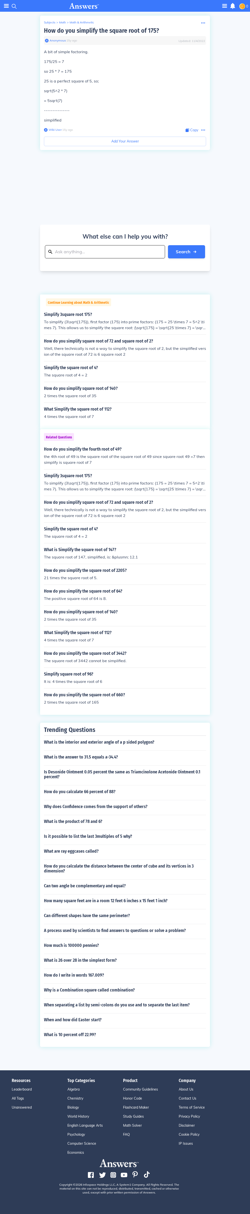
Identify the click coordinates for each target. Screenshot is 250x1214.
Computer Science (81, 1143)
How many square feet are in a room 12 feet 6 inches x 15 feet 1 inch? (105, 900)
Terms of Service (192, 1107)
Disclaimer (187, 1125)
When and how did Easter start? (73, 1019)
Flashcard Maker (136, 1107)
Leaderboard (22, 1089)
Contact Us (187, 1098)
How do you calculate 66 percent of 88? (79, 791)
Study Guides (133, 1116)
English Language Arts (85, 1125)
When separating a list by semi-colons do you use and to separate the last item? (117, 1005)
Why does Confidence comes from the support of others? (95, 806)
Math (62, 22)
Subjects (49, 22)
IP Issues (186, 1143)
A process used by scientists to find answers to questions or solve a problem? (115, 930)
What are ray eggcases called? (71, 851)
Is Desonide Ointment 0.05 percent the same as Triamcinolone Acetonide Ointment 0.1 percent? (122, 774)
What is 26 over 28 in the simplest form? (80, 960)
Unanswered (22, 1107)
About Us (186, 1089)
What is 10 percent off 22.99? (70, 1034)
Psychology (76, 1134)
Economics (75, 1152)
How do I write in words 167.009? (74, 975)
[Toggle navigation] (6, 6)
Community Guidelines (140, 1089)
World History (78, 1116)
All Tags (18, 1098)
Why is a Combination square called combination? (89, 990)
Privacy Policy (189, 1116)
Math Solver (132, 1125)
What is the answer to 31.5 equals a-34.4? (81, 757)
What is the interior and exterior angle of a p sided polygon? (99, 742)
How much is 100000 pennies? (71, 945)
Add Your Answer (125, 141)
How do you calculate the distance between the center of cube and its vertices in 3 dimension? (119, 868)
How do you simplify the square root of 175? (101, 30)
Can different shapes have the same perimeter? (87, 915)
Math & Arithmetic (82, 22)
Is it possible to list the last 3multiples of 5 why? (88, 836)
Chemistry (75, 1098)
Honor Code (132, 1098)
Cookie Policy (189, 1134)
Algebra (73, 1089)
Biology (73, 1107)
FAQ (126, 1134)
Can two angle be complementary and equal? (85, 886)
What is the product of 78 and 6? (73, 821)
